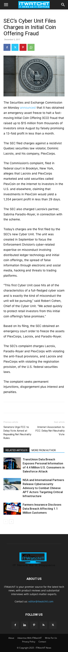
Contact (42, 641)
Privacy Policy (28, 641)
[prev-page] (5, 521)
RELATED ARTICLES (16, 450)
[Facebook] (6, 47)
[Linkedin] (24, 625)
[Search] (63, 4)
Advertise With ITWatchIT (29, 637)
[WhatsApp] (31, 47)
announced (28, 107)
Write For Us (51, 637)
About (11, 637)
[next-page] (11, 521)
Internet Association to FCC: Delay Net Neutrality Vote (50, 430)
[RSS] (43, 625)
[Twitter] (15, 47)
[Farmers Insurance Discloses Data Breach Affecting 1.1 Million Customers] (12, 509)
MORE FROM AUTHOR (44, 450)
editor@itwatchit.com (40, 601)
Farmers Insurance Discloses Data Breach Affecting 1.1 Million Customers (42, 508)
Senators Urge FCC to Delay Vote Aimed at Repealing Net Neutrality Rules (17, 432)
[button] (6, 4)
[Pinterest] (23, 47)
